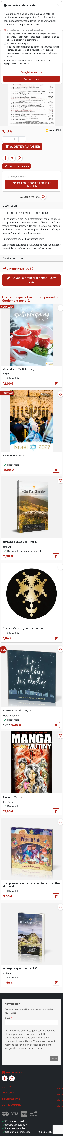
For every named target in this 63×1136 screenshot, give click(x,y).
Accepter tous (31, 79)
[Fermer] (58, 5)
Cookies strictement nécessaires (25, 30)
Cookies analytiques (18, 43)
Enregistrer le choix (31, 72)
